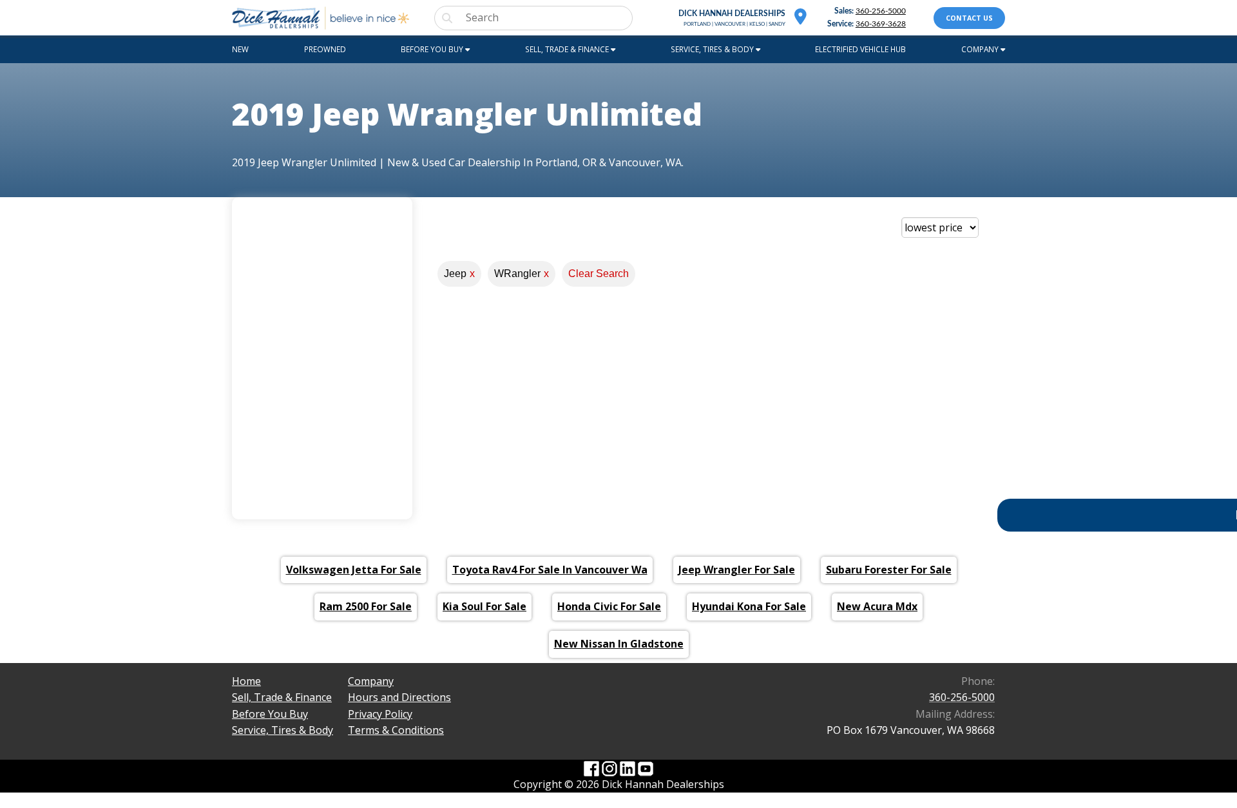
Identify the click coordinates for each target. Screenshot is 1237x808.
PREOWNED (325, 49)
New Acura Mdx (877, 606)
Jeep (459, 273)
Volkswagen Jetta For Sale (353, 570)
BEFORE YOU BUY (433, 49)
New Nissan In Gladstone (619, 644)
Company (371, 681)
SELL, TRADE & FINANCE (568, 49)
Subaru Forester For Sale (889, 570)
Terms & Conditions (396, 730)
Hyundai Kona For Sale (749, 606)
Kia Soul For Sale (484, 606)
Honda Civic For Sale (609, 606)
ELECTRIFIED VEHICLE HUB (860, 49)
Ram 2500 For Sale (366, 606)
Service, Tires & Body (282, 730)
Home (246, 681)
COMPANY (981, 49)
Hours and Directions (399, 697)
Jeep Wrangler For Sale (736, 570)
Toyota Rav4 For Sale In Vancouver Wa (549, 570)
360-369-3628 (881, 24)
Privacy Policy (380, 714)
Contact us (969, 18)
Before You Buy (270, 714)
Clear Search (598, 273)
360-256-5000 (881, 11)
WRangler (521, 273)
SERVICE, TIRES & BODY (713, 49)
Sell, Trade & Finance (282, 697)
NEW (240, 49)
